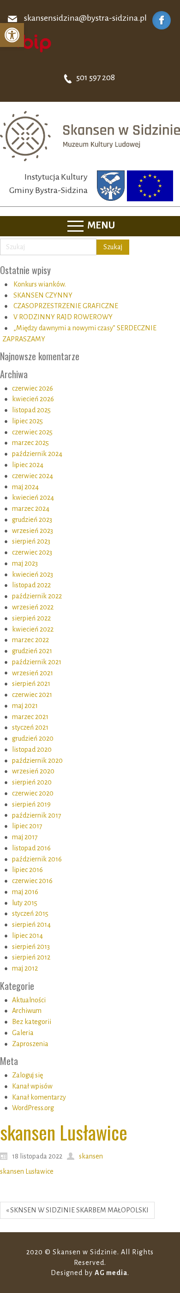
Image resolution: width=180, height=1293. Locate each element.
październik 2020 (37, 760)
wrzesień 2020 (33, 771)
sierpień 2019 (31, 804)
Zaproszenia (30, 1043)
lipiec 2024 (27, 464)
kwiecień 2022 (33, 629)
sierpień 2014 (31, 924)
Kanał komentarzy (39, 1097)
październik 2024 (37, 453)
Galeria (23, 1032)
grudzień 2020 (33, 738)
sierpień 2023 (31, 541)
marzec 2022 (30, 640)
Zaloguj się (27, 1075)
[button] (12, 35)
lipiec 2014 (27, 935)
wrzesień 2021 (32, 673)
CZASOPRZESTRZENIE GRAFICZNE (65, 306)
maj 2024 (25, 487)
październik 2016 (37, 859)
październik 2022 (37, 596)
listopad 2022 (31, 585)
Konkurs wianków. (39, 284)
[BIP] (30, 42)
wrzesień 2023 (32, 530)
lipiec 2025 (27, 421)
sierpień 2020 (32, 782)
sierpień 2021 (31, 683)
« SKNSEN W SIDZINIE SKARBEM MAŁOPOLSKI (77, 1210)
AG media (111, 1272)
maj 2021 (25, 705)
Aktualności (29, 1000)
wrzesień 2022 (33, 607)
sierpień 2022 (31, 618)
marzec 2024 (30, 508)
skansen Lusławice (27, 1171)
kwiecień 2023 (32, 574)
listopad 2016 (31, 848)
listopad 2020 (32, 749)
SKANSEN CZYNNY (42, 295)
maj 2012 (25, 968)
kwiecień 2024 (33, 497)
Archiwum (27, 1010)
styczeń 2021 (30, 727)
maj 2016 (25, 891)
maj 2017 (25, 837)
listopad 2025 (31, 410)
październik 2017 (36, 815)
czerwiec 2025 (32, 432)
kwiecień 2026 (33, 399)
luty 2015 (24, 903)
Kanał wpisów (32, 1086)
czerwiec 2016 (32, 880)
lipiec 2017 (27, 826)
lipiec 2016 (27, 869)
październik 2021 (36, 662)
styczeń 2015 (30, 913)
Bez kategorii (31, 1021)
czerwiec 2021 (32, 694)
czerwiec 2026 (32, 388)
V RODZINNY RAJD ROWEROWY (63, 317)
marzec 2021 (30, 716)
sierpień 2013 (31, 946)
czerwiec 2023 (32, 552)
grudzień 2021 (32, 651)
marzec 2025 (30, 442)
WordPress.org (33, 1108)
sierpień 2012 (31, 957)
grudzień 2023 (32, 519)
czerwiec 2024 (32, 476)
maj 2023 (25, 563)
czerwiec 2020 (33, 793)
